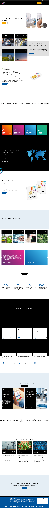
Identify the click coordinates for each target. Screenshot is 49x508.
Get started (4, 192)
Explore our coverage (5, 161)
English (46, 0)
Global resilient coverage (29, 133)
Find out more (12, 337)
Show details (40, 506)
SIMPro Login (42, 0)
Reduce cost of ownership (40, 133)
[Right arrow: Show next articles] (47, 236)
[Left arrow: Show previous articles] (1, 236)
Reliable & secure (4, 133)
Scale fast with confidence (17, 133)
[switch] (22, 506)
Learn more (32, 53)
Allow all (42, 498)
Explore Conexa (4, 83)
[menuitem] (43, 0)
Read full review (18, 263)
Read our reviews (24, 273)
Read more (4, 464)
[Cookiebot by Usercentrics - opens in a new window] (5, 506)
